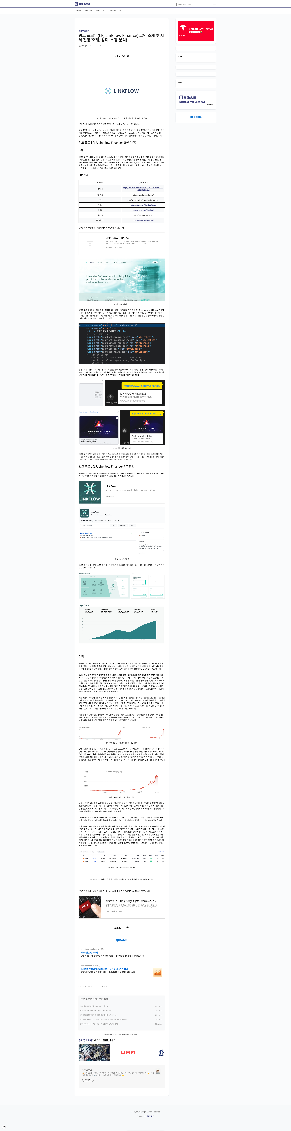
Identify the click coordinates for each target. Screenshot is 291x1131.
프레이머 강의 (115, 10)
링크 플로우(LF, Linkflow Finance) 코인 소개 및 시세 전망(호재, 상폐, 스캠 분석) (121, 37)
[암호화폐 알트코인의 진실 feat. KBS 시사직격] (94, 1060)
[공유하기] (86, 986)
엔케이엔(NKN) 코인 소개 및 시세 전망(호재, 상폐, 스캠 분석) (97, 1015)
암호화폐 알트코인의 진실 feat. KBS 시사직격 (93, 1006)
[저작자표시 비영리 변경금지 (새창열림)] (104, 986)
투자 (98, 10)
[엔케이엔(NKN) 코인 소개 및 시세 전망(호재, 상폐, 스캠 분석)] (161, 1060)
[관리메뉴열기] (4, 1127)
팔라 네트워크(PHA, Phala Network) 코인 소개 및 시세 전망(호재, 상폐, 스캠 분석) (103, 1019)
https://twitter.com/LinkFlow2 (143, 210)
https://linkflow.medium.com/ (143, 220)
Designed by (145, 1116)
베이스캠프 (87, 1069)
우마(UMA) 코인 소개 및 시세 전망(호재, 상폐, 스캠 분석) (96, 1011)
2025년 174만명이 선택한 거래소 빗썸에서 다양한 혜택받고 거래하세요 (108, 972)
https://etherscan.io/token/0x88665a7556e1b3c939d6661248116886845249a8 (143, 189)
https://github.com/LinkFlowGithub (143, 205)
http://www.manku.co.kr (90, 949)
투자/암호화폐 (84, 30)
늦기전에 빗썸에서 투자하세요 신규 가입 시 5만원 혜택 (104, 969)
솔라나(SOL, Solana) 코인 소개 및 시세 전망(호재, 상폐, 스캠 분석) (99, 1024)
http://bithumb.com (88, 966)
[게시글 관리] (89, 986)
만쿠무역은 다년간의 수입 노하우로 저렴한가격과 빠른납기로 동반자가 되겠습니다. (112, 955)
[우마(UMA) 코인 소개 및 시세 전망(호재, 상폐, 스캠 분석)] (128, 1060)
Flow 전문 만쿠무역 (89, 952)
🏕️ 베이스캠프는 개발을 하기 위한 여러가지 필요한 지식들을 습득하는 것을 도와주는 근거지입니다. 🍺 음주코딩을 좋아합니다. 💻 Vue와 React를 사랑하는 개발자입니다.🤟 (118, 1074)
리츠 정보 (88, 10)
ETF (105, 10)
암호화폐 (78, 10)
